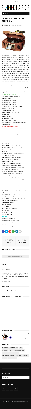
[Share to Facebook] (3, 231)
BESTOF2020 (5, 347)
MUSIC (11, 350)
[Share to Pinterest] (20, 231)
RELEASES (4, 358)
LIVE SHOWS (5, 350)
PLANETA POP (9, 401)
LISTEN (20, 347)
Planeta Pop (7, 25)
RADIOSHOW (25, 355)
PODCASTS (18, 355)
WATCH (15, 358)
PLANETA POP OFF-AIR (19, 350)
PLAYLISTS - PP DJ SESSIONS (8, 355)
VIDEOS (10, 358)
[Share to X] (6, 231)
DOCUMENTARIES (14, 347)
